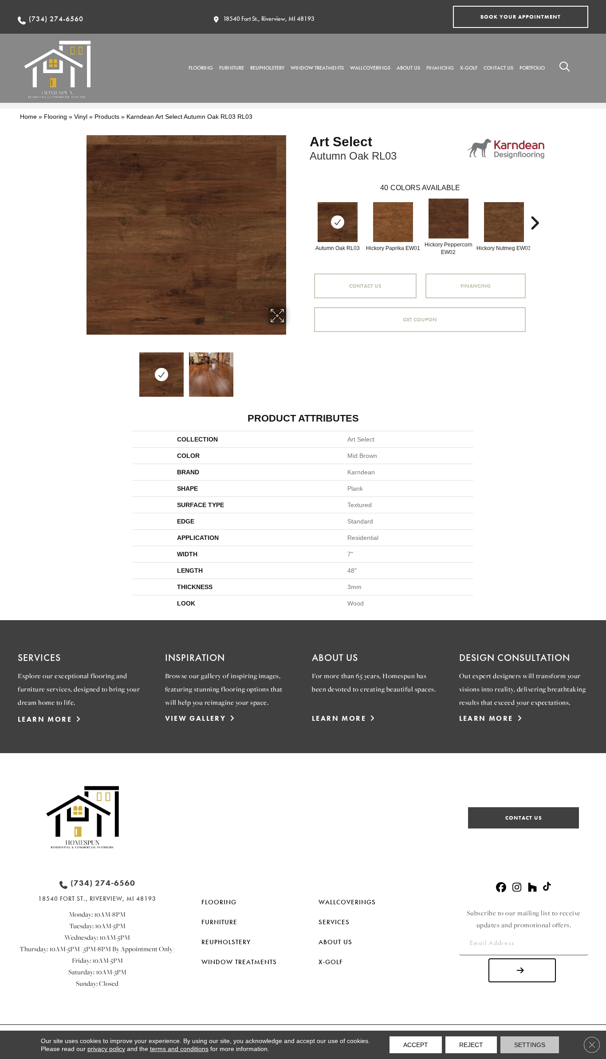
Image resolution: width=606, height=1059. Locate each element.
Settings (529, 1044)
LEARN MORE (45, 719)
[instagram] (516, 887)
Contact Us (365, 285)
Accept (415, 1044)
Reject (471, 1044)
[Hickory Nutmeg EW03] (504, 222)
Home (28, 116)
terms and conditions (179, 1048)
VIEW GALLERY (195, 718)
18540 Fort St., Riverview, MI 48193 (269, 19)
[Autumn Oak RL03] (337, 222)
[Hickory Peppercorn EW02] (448, 218)
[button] (520, 17)
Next (291, 370)
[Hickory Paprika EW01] (393, 222)
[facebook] (501, 887)
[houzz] (532, 887)
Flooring (55, 116)
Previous (80, 370)
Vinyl (80, 116)
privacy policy (106, 1048)
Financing (475, 285)
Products (106, 116)
